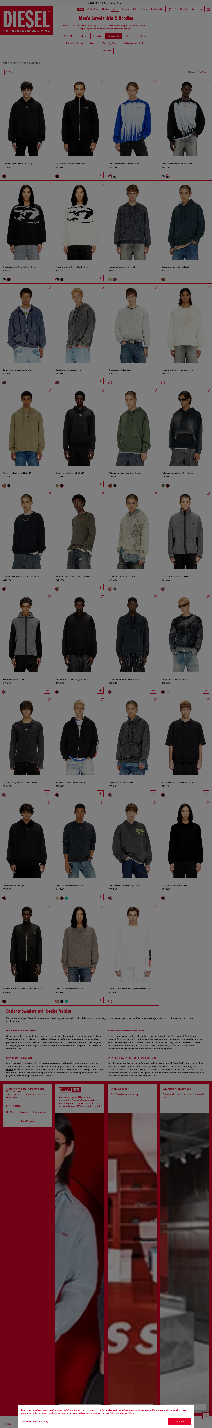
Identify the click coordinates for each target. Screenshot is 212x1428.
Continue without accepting (34, 1421)
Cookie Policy (126, 1413)
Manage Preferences (80, 1413)
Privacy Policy (108, 1413)
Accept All (180, 1421)
